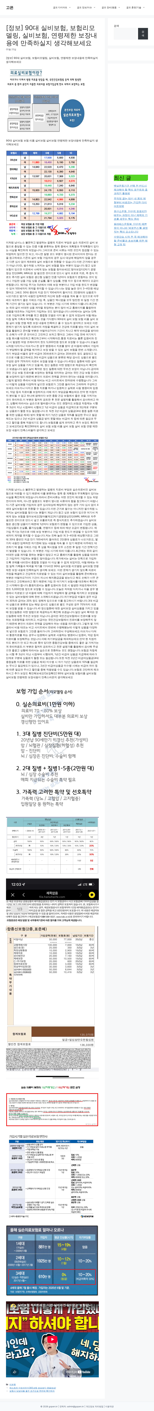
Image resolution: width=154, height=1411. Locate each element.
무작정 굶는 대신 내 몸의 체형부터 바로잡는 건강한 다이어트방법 (130, 202)
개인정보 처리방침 (94, 1406)
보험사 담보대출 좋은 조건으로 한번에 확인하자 (32, 1391)
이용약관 (109, 1406)
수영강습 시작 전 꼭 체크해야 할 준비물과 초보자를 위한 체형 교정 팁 (131, 240)
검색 (116, 25)
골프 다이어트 (60, 7)
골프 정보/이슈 (84, 7)
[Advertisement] (131, 115)
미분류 (12, 1384)
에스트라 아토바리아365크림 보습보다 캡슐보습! (32, 1388)
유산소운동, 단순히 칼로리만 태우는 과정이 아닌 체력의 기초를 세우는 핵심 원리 (131, 215)
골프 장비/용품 (109, 7)
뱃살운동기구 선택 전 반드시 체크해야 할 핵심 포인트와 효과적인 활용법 (131, 189)
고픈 (10, 7)
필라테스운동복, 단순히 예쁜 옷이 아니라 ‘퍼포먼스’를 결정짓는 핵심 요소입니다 (131, 228)
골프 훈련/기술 (133, 7)
